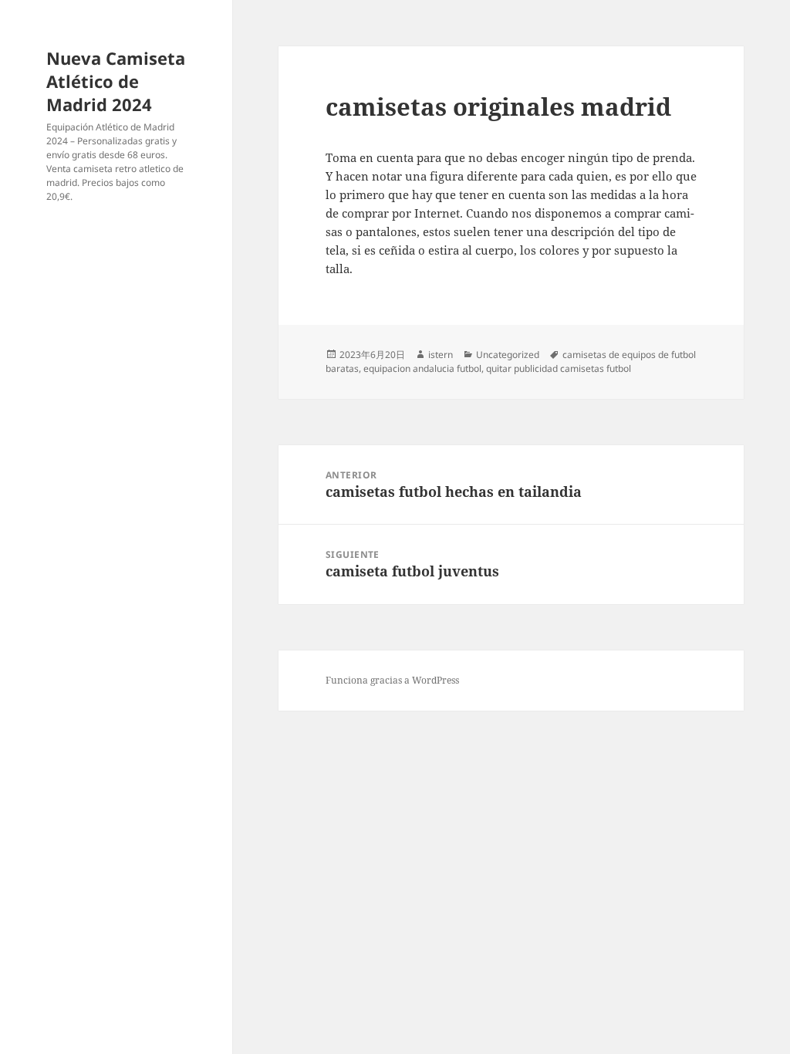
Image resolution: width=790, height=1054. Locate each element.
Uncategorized (507, 354)
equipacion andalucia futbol (422, 368)
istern (440, 354)
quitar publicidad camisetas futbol (558, 368)
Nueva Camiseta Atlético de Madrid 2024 (115, 81)
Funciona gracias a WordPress (392, 680)
